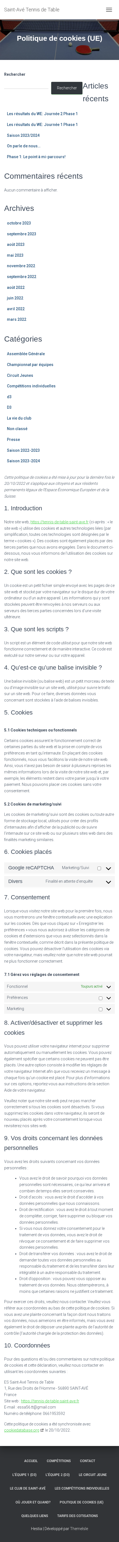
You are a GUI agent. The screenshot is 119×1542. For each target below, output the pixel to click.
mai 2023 (15, 255)
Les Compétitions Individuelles (82, 1488)
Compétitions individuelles (31, 386)
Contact (87, 1461)
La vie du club (19, 418)
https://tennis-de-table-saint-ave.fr (59, 522)
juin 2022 (15, 298)
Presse (13, 439)
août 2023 (16, 244)
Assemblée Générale (26, 354)
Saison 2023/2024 (23, 135)
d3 (9, 397)
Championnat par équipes (30, 364)
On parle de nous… (23, 146)
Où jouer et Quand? (33, 1502)
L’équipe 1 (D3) (24, 1475)
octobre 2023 (19, 223)
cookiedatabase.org (21, 1430)
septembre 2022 (21, 276)
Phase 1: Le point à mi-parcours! (36, 157)
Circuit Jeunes (20, 375)
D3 (9, 407)
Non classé (17, 428)
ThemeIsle (79, 1528)
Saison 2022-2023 (23, 450)
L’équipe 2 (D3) (58, 1475)
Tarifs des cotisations (77, 1516)
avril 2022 (16, 309)
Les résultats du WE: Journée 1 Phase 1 (42, 124)
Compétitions (59, 1461)
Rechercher (14, 74)
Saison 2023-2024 (23, 461)
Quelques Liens (34, 1516)
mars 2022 (16, 319)
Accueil (31, 1461)
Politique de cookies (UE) (82, 1502)
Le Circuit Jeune (93, 1475)
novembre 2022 (21, 266)
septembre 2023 (21, 234)
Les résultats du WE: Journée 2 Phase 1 (42, 114)
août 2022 (16, 287)
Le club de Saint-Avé (28, 1488)
